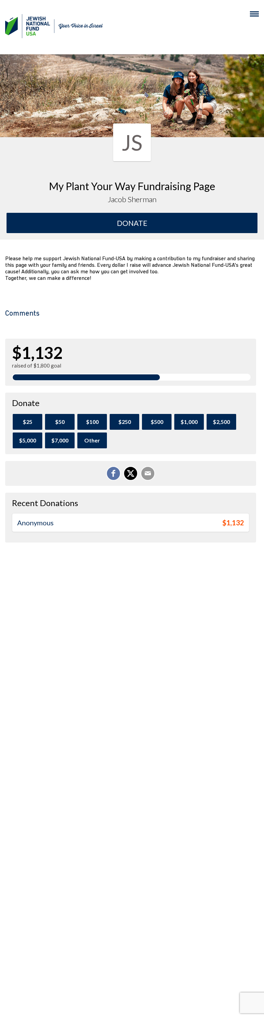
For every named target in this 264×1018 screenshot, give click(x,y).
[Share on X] (130, 473)
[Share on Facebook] (113, 473)
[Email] (148, 473)
